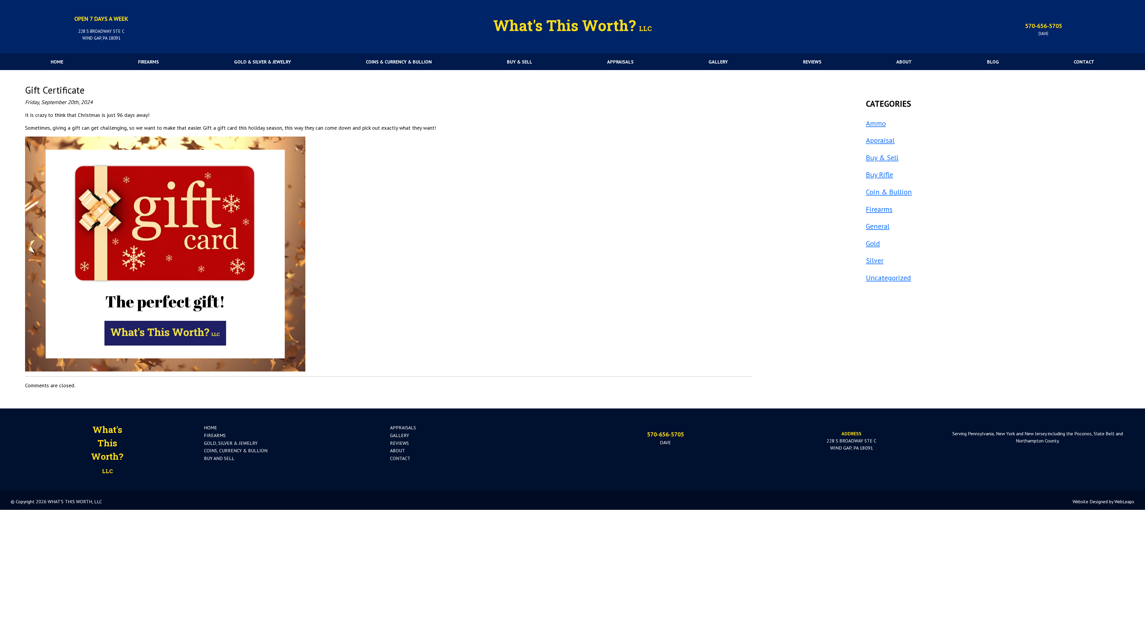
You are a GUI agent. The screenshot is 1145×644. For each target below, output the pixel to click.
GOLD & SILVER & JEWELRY (262, 62)
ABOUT (904, 62)
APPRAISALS (620, 62)
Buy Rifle (879, 174)
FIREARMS (148, 62)
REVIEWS (812, 62)
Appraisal (880, 140)
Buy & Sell (882, 157)
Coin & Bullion (889, 191)
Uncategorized (888, 277)
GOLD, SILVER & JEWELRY (231, 443)
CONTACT (1084, 62)
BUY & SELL (519, 62)
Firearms (879, 209)
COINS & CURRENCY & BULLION (399, 62)
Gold (873, 243)
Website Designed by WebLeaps (1103, 501)
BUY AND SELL (219, 458)
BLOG (993, 62)
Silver (874, 260)
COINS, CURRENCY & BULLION (235, 450)
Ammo (876, 123)
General (877, 226)
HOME (57, 62)
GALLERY (718, 62)
